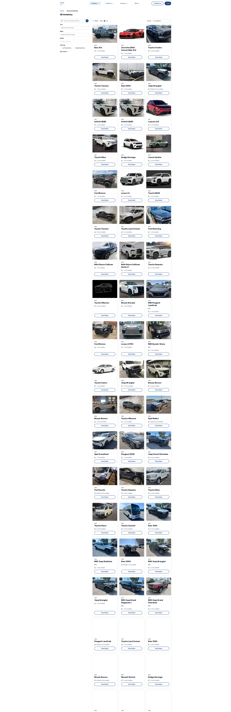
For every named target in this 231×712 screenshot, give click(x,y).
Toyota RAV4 (154, 193)
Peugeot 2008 (128, 454)
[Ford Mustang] (158, 215)
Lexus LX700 (127, 344)
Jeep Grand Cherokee (158, 454)
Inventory (94, 3)
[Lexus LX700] (131, 330)
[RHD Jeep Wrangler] (158, 547)
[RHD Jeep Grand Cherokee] (158, 586)
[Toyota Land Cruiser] (131, 215)
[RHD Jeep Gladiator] (104, 547)
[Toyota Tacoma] (104, 72)
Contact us (157, 3)
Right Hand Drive (80, 48)
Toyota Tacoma (101, 86)
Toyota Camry (100, 383)
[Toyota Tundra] (158, 34)
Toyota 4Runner (101, 303)
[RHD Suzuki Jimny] (158, 330)
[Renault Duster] (131, 663)
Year (61, 24)
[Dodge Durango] (131, 143)
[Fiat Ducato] (104, 476)
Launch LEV (153, 122)
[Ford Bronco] (104, 179)
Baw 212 (98, 48)
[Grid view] (104, 21)
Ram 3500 (126, 561)
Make (61, 31)
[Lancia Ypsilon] (158, 143)
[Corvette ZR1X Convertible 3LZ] (131, 34)
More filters (63, 51)
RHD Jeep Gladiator (103, 561)
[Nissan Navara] (158, 369)
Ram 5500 (126, 86)
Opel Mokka (153, 418)
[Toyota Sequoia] (158, 251)
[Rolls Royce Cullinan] (104, 251)
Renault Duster (128, 677)
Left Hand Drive (67, 48)
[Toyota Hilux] (104, 143)
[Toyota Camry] (104, 369)
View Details (104, 57)
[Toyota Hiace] (104, 512)
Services (123, 3)
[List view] (107, 21)
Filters (96, 21)
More (136, 3)
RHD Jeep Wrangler (157, 561)
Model (62, 38)
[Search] (87, 20)
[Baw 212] (104, 34)
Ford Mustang (154, 229)
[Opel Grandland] (104, 440)
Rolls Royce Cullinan (103, 264)
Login (168, 3)
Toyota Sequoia (155, 264)
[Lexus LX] (131, 179)
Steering (62, 45)
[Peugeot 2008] (131, 440)
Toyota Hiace (100, 526)
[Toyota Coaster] (131, 512)
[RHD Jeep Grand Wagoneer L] (131, 586)
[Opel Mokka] (158, 405)
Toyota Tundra (155, 48)
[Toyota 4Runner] (104, 289)
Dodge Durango (128, 157)
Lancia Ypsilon (155, 157)
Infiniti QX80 (100, 122)
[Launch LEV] (158, 108)
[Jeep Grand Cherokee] (158, 440)
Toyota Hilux (100, 157)
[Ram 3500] (131, 547)
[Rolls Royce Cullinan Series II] (131, 251)
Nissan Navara (154, 383)
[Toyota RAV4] (158, 179)
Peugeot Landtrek (102, 641)
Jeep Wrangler (155, 86)
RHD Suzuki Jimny (156, 344)
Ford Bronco (100, 193)
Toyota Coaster (128, 526)
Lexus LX (125, 193)
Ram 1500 (152, 526)
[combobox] (74, 21)
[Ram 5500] (131, 72)
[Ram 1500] (158, 512)
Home (62, 11)
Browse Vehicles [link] (72, 11)
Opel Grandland (101, 454)
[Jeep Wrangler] (158, 72)
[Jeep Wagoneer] (158, 699)
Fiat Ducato (99, 490)
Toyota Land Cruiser (130, 229)
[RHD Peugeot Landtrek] (158, 289)
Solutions (109, 3)
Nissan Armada (128, 303)
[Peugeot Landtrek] (104, 627)
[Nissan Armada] (131, 289)
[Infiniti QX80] (104, 108)
